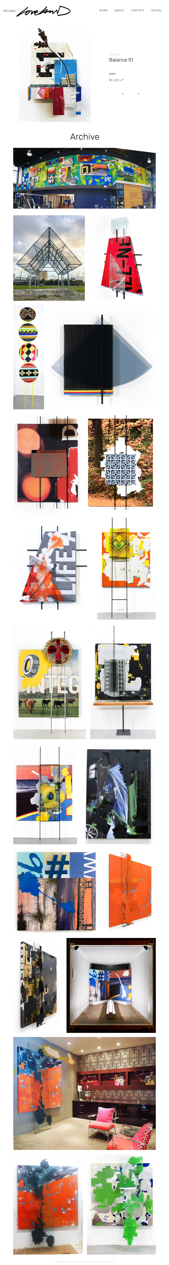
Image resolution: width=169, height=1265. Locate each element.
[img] (55, 73)
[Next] (124, 94)
